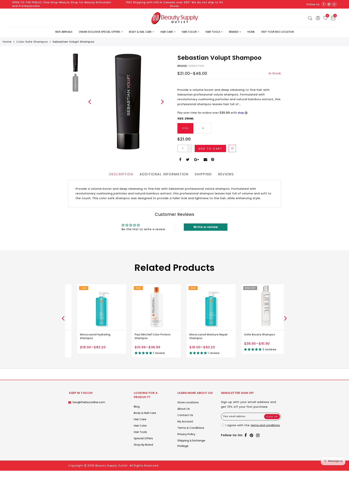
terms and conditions (265, 425)
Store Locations (188, 402)
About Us (183, 409)
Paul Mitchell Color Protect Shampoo (144, 336)
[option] (128, 102)
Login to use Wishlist (232, 148)
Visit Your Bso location (277, 32)
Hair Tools (213, 32)
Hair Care (167, 32)
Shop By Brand (143, 445)
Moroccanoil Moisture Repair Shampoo (199, 336)
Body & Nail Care (140, 32)
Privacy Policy (186, 434)
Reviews (226, 174)
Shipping (203, 174)
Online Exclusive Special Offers (99, 32)
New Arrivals (63, 32)
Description (121, 174)
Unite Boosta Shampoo (250, 334)
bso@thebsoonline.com (89, 402)
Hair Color (189, 32)
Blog (137, 406)
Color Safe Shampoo (32, 42)
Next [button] (160, 103)
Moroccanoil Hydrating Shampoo (86, 336)
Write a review (205, 227)
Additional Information (164, 174)
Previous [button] (87, 103)
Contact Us (185, 415)
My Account (185, 421)
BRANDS (233, 32)
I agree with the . (252, 425)
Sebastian (196, 66)
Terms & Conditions (190, 428)
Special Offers (143, 438)
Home (251, 32)
